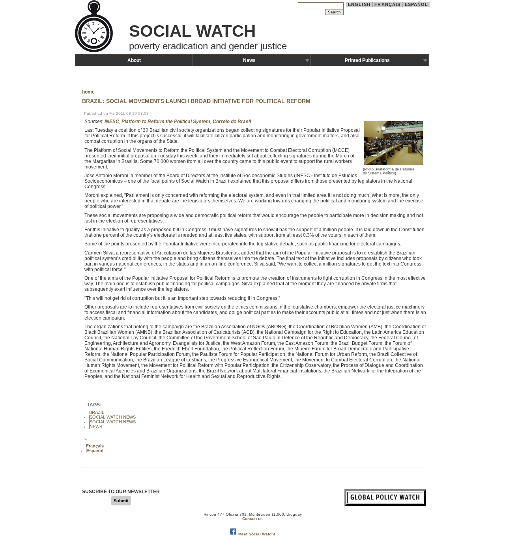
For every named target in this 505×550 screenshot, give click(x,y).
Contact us (252, 518)
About (134, 60)
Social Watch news (113, 421)
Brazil (96, 412)
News (249, 60)
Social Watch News (113, 417)
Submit (121, 500)
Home (88, 92)
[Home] (94, 51)
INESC (112, 121)
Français (387, 4)
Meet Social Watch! (256, 534)
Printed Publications (367, 60)
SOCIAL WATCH (192, 31)
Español (416, 4)
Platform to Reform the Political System (166, 121)
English (359, 4)
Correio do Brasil (232, 121)
